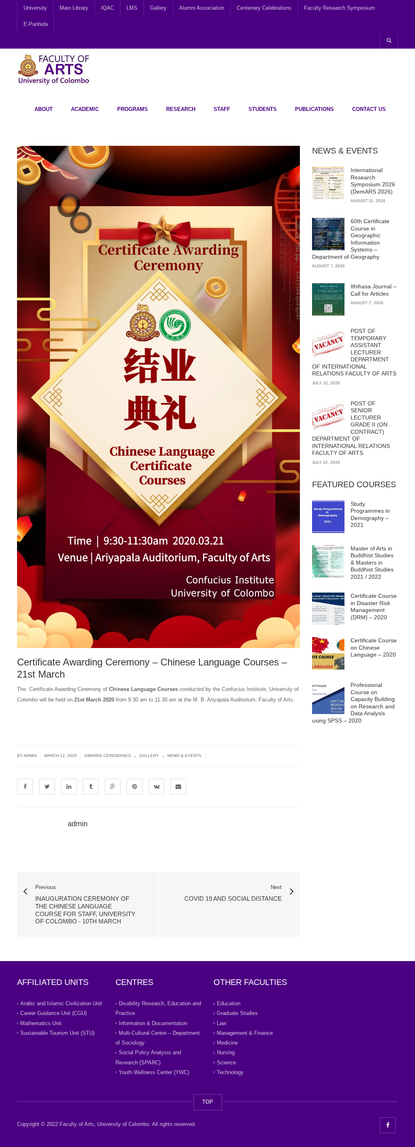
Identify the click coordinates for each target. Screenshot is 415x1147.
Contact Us (369, 109)
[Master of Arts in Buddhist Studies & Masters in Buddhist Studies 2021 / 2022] (328, 561)
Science (226, 1062)
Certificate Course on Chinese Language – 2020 (374, 647)
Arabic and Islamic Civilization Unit (61, 1003)
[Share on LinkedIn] (69, 786)
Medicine (227, 1043)
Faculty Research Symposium (339, 8)
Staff (222, 109)
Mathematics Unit (41, 1023)
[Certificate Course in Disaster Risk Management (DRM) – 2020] (328, 609)
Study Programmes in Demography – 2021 (370, 515)
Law (221, 1023)
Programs (132, 109)
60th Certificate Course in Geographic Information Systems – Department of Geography (350, 239)
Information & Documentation (153, 1023)
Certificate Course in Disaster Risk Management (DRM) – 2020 (374, 606)
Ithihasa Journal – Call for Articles (373, 290)
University (35, 8)
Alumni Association (201, 8)
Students (262, 109)
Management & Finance (245, 1033)
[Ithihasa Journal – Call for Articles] (328, 299)
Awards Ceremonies (107, 755)
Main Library (74, 8)
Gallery (158, 8)
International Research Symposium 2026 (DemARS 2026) (373, 181)
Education (228, 1003)
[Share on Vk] (156, 786)
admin (78, 824)
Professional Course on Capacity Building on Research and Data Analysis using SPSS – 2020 (353, 703)
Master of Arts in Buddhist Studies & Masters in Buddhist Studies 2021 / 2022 (372, 562)
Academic (85, 109)
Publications (314, 109)
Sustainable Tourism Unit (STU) (57, 1033)
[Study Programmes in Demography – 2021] (328, 517)
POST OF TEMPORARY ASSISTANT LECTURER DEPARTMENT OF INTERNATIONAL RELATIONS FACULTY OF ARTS (354, 352)
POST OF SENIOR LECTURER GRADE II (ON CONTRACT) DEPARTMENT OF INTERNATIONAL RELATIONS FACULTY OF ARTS (351, 428)
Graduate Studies (237, 1013)
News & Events (184, 755)
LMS (131, 8)
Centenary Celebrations (264, 8)
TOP (207, 1102)
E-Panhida (36, 24)
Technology (230, 1072)
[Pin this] (134, 786)
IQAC (107, 8)
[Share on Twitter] (47, 786)
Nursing (226, 1052)
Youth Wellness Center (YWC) (154, 1072)
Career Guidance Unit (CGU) (53, 1013)
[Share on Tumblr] (91, 786)
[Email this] (178, 786)
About (43, 109)
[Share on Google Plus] (113, 786)
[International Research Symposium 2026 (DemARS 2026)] (328, 183)
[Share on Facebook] (25, 786)
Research (180, 109)
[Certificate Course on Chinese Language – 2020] (328, 653)
